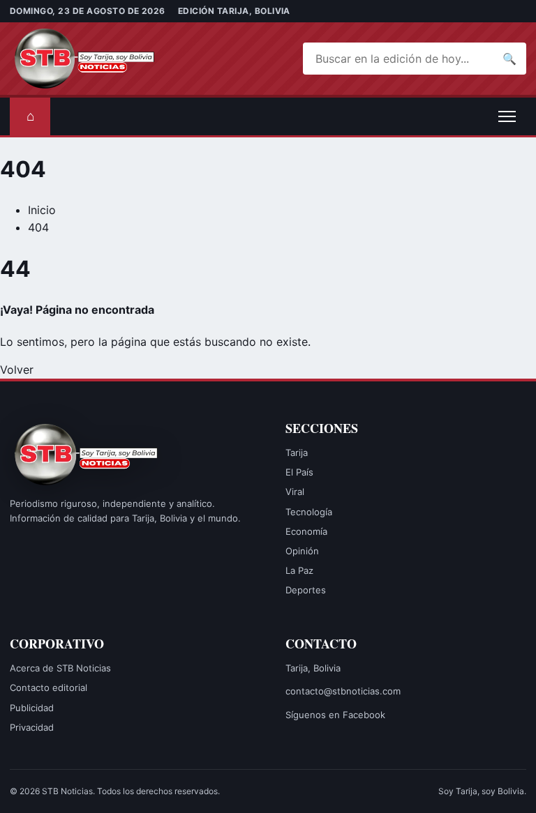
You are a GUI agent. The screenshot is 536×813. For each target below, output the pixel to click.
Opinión (302, 550)
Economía (306, 531)
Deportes (305, 589)
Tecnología (308, 511)
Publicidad (32, 707)
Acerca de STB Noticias (60, 668)
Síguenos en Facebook (335, 714)
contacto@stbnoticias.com (343, 691)
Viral (294, 491)
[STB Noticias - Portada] (86, 58)
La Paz (299, 570)
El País (299, 472)
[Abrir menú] (506, 116)
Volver (17, 370)
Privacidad (32, 727)
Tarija (296, 452)
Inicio (42, 210)
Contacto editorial (48, 687)
